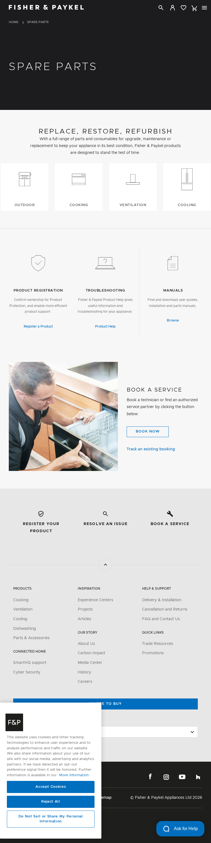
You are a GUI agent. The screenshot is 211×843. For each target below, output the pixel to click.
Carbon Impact (91, 653)
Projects (85, 609)
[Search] (161, 7)
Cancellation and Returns (164, 609)
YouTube (182, 777)
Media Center (90, 663)
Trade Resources (157, 644)
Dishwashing (24, 629)
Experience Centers (95, 600)
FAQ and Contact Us (161, 619)
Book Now (148, 431)
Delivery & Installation (161, 600)
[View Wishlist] (183, 8)
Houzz (198, 777)
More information (74, 775)
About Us (86, 644)
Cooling (20, 619)
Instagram (166, 777)
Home (13, 22)
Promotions (153, 653)
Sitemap (104, 798)
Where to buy (105, 704)
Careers (85, 682)
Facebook (150, 777)
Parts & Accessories (31, 638)
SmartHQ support (29, 663)
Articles (84, 619)
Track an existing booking (151, 449)
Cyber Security (26, 672)
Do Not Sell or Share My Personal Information (50, 819)
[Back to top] (105, 565)
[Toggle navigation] (204, 7)
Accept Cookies (50, 787)
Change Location (29, 721)
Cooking (21, 600)
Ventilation (22, 609)
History (84, 672)
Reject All (50, 801)
